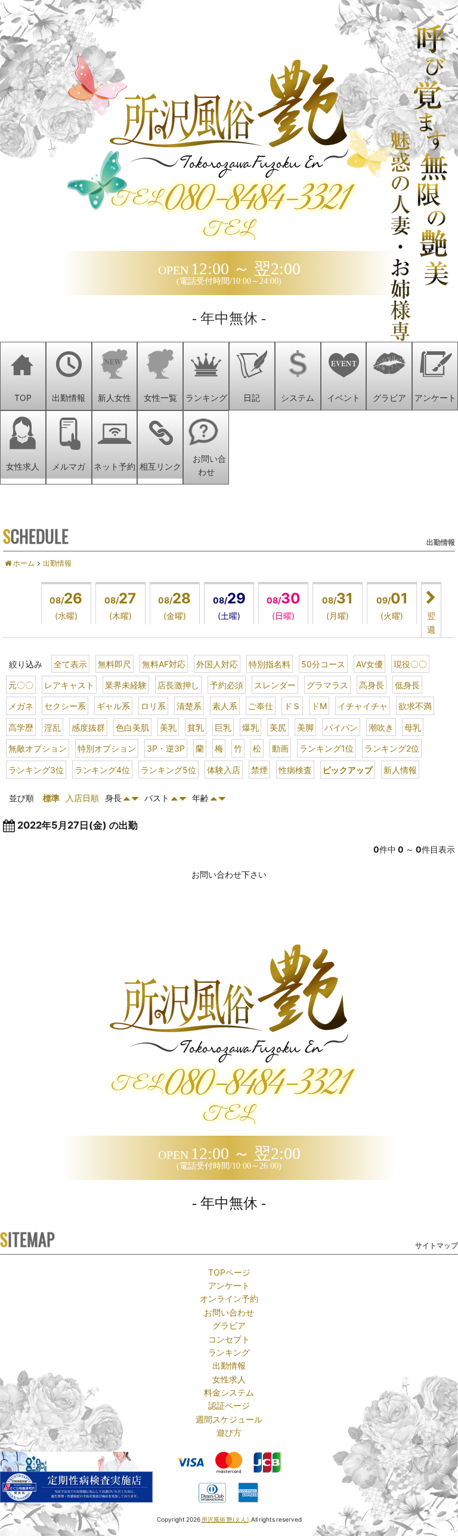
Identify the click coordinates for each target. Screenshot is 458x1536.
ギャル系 (113, 706)
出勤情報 (229, 1365)
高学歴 (20, 727)
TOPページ (229, 1272)
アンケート (229, 1285)
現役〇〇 (410, 664)
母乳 (412, 727)
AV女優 (369, 664)
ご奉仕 (260, 706)
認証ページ (229, 1405)
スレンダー (275, 685)
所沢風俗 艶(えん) (225, 1518)
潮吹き (381, 727)
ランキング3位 (36, 769)
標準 (51, 798)
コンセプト (229, 1339)
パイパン (341, 727)
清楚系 (189, 706)
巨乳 (223, 727)
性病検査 (295, 769)
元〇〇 (20, 685)
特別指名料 (269, 664)
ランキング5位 (168, 769)
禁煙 (259, 769)
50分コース (323, 664)
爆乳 (250, 727)
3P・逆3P (166, 748)
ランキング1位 (326, 748)
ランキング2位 (391, 748)
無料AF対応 (163, 664)
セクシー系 (65, 706)
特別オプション (107, 748)
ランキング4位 (102, 769)
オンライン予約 (229, 1298)
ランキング (229, 1352)
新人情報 (400, 769)
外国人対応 (217, 664)
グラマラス (327, 685)
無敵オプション (37, 748)
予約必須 (226, 685)
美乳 (168, 727)
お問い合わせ (229, 1312)
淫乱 (52, 727)
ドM (319, 706)
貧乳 (195, 727)
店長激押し (178, 685)
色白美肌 (132, 727)
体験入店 (223, 769)
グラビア (229, 1325)
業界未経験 (126, 685)
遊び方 (229, 1432)
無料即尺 (114, 664)
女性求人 (229, 1379)
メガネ (20, 706)
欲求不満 (415, 706)
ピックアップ (348, 769)
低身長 (407, 685)
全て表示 (70, 664)
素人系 (224, 706)
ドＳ (292, 706)
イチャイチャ (363, 706)
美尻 (278, 727)
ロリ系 (153, 706)
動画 (280, 748)
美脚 (305, 727)
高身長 (371, 685)
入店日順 (82, 798)
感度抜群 (88, 727)
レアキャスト (69, 685)
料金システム (229, 1392)
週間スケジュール (229, 1419)
